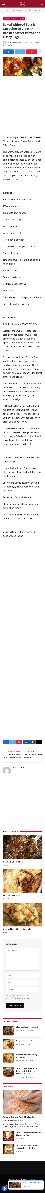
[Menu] (3, 3)
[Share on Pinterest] (31, 51)
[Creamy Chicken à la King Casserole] (22, 914)
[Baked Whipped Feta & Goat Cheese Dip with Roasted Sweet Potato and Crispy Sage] (22, 66)
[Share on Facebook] (8, 51)
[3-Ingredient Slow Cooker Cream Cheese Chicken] (8, 1149)
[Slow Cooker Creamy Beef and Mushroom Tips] (8, 1136)
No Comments (35, 42)
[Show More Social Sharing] (40, 51)
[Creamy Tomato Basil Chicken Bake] (22, 1102)
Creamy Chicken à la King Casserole (17, 929)
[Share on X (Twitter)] (20, 51)
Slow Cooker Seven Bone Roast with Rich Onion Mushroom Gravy (26, 1071)
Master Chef (14, 42)
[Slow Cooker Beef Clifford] (22, 847)
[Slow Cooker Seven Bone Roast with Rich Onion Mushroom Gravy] (8, 1072)
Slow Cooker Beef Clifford (13, 862)
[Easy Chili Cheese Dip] (22, 880)
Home (15, 10)
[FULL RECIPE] (22, 4)
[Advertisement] (22, 106)
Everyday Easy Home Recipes (14, 19)
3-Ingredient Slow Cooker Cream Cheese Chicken (27, 1146)
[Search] (41, 3)
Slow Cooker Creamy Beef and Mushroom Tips (28, 1133)
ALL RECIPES (22, 10)
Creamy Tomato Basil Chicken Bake (20, 1117)
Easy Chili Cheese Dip (11, 895)
